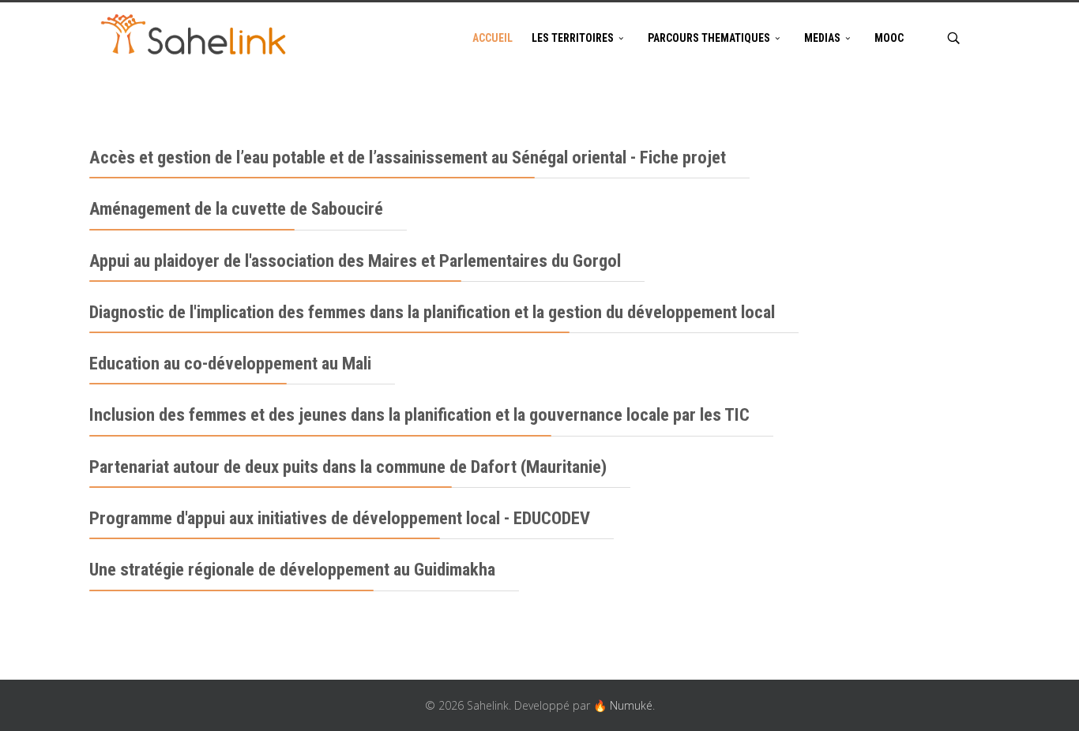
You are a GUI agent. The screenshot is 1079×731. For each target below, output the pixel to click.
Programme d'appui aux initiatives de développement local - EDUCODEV (339, 518)
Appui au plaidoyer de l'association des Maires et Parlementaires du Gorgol (355, 261)
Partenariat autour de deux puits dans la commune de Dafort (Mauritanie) (348, 467)
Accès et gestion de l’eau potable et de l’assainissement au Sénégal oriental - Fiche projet (407, 157)
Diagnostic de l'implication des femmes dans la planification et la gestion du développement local (432, 312)
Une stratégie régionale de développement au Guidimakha (292, 569)
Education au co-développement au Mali (230, 363)
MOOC (889, 38)
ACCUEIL (492, 38)
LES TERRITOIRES (573, 38)
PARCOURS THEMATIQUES (709, 38)
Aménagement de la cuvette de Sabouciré (236, 208)
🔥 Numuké (622, 705)
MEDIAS (822, 38)
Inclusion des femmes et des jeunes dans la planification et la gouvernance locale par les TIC (419, 414)
